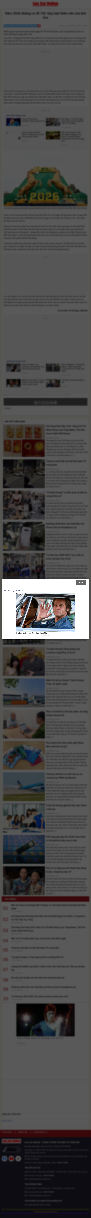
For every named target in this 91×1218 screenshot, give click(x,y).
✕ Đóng (80, 582)
